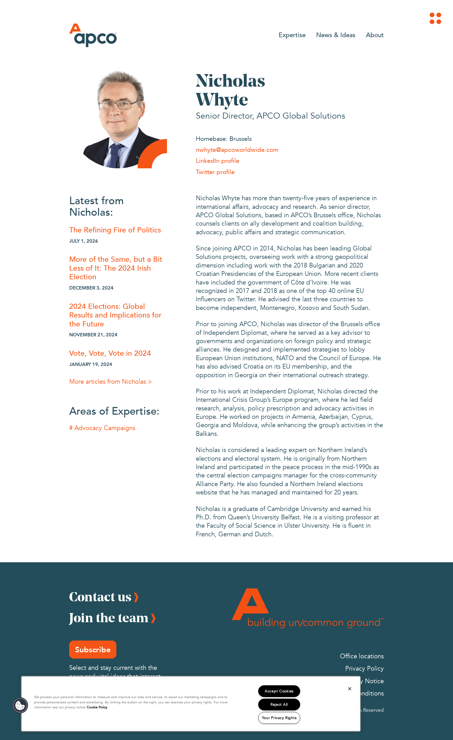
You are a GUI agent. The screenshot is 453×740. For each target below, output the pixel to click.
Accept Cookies (279, 691)
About (375, 35)
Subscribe (93, 649)
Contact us (100, 596)
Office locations (362, 656)
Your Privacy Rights (279, 717)
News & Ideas (335, 35)
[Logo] (93, 35)
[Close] (349, 688)
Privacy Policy (364, 668)
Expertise (292, 35)
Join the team (108, 617)
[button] (20, 705)
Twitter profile (215, 172)
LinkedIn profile (217, 160)
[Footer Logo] (308, 608)
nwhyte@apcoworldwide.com (237, 149)
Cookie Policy (97, 707)
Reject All (279, 704)
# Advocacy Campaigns (102, 428)
